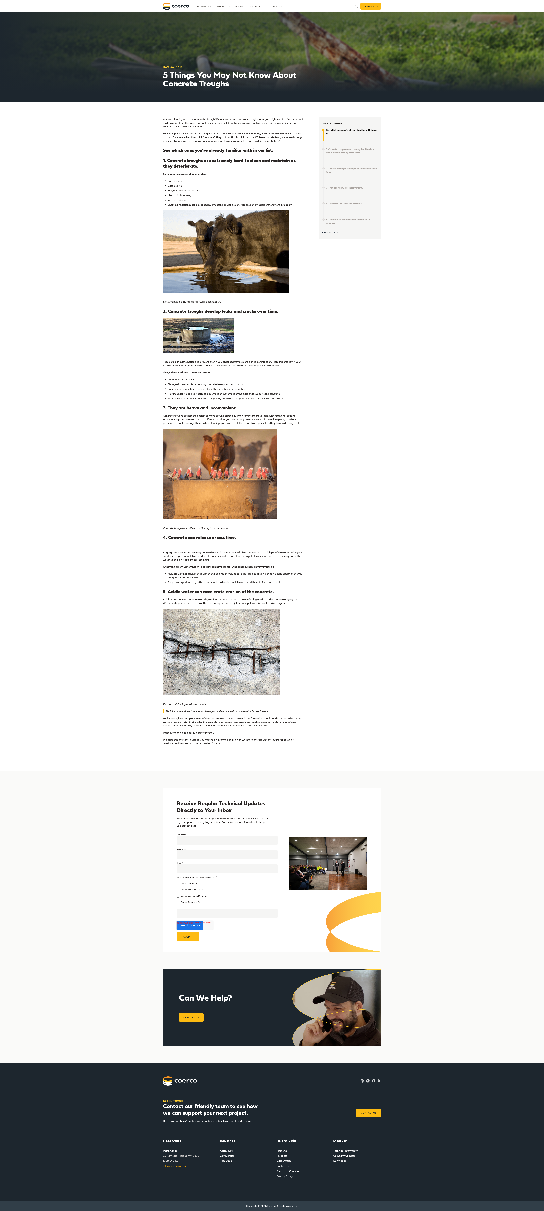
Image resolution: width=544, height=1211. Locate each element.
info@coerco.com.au (175, 1166)
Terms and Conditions (289, 1171)
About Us (282, 1151)
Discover (254, 6)
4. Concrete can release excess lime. (344, 203)
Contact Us (371, 6)
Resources (226, 1161)
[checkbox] (227, 893)
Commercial (227, 1156)
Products (223, 6)
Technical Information (345, 1151)
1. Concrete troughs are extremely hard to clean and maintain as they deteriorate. (350, 150)
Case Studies (274, 6)
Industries (202, 6)
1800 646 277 (170, 1161)
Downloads (339, 1161)
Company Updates (344, 1156)
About (239, 6)
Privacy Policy (285, 1176)
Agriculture (226, 1151)
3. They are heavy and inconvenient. (344, 187)
